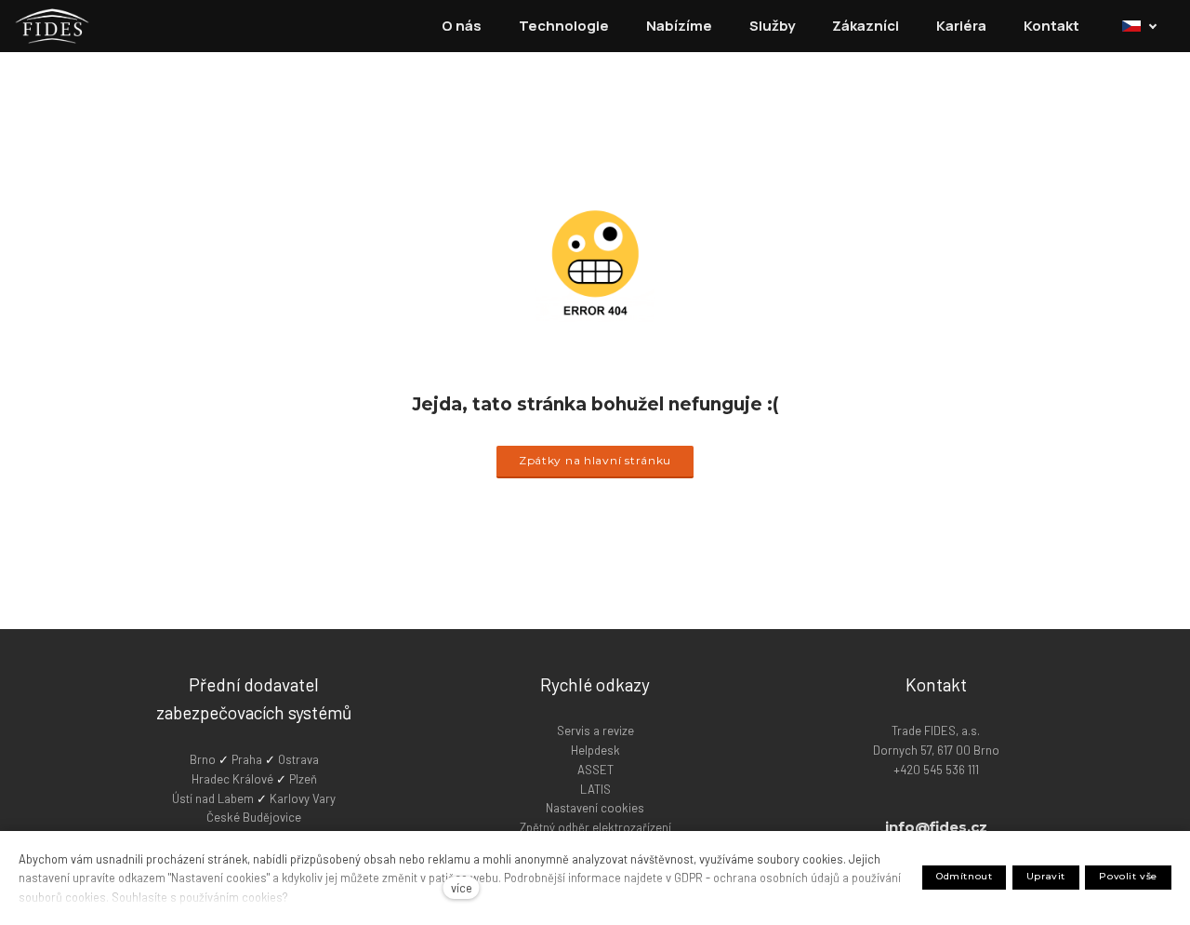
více (461, 887)
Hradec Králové (232, 778)
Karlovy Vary (303, 798)
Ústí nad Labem (213, 798)
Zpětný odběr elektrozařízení (595, 827)
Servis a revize (595, 730)
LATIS (595, 789)
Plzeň (303, 778)
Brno (204, 759)
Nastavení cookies (595, 807)
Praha (248, 759)
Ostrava (298, 759)
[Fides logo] (52, 26)
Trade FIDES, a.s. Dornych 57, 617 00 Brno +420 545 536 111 (936, 750)
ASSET (595, 769)
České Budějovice (253, 817)
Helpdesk (595, 750)
